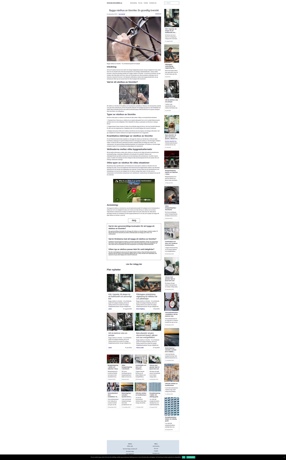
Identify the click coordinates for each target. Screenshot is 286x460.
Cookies (146, 3)
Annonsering (133, 3)
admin (110, 309)
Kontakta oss (152, 3)
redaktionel (158, 14)
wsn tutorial (122, 14)
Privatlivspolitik (190, 457)
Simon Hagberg (140, 309)
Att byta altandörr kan (171, 141)
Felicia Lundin (140, 347)
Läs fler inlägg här (134, 264)
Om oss (140, 3)
